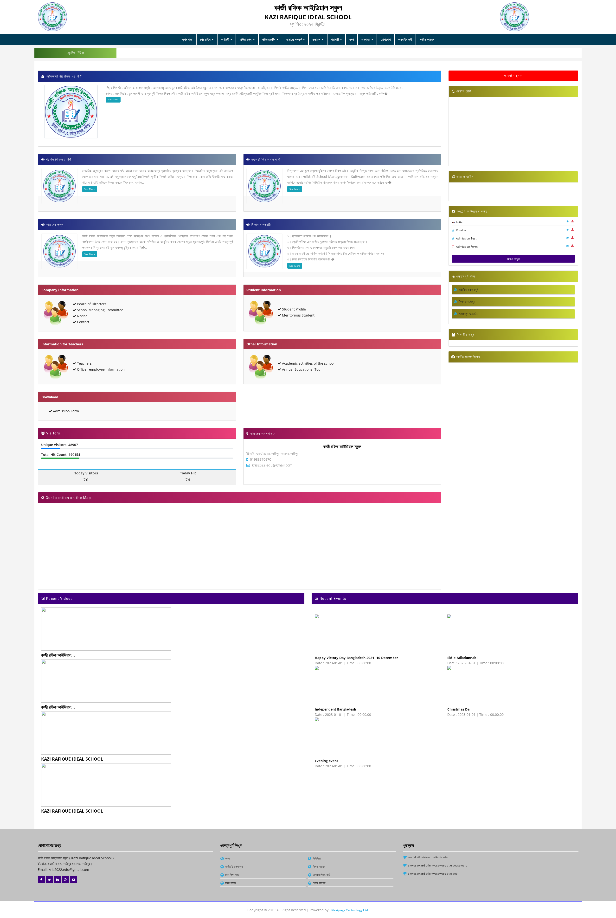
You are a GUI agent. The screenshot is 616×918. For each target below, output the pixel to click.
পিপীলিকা (317, 858)
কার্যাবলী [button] (225, 39)
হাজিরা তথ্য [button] (246, 39)
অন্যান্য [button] (366, 39)
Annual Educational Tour (301, 369)
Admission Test (465, 238)
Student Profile (293, 309)
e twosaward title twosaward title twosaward (437, 865)
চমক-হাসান (230, 883)
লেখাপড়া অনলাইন (468, 313)
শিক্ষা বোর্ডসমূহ (466, 301)
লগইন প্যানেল (427, 39)
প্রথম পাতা (187, 39)
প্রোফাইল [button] (205, 39)
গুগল (227, 858)
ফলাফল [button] (316, 39)
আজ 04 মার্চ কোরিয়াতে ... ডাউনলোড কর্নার (428, 857)
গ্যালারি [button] (335, 39)
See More (113, 99)
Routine (460, 230)
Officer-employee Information (100, 369)
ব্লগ (351, 39)
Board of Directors (91, 304)
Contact (82, 322)
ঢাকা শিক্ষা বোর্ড (232, 875)
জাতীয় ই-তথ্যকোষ (234, 867)
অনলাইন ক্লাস (513, 75)
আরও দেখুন (513, 259)
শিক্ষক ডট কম (319, 883)
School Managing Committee (99, 310)
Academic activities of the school (307, 363)
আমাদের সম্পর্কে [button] (294, 39)
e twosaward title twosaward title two (432, 874)
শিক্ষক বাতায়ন (319, 867)
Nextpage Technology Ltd (349, 910)
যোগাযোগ (386, 39)
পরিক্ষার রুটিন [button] (269, 39)
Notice (81, 316)
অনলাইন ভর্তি (405, 39)
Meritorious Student (297, 315)
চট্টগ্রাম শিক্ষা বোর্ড (321, 875)
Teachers (84, 363)
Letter (459, 222)
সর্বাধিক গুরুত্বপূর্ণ (468, 289)
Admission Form (65, 411)
